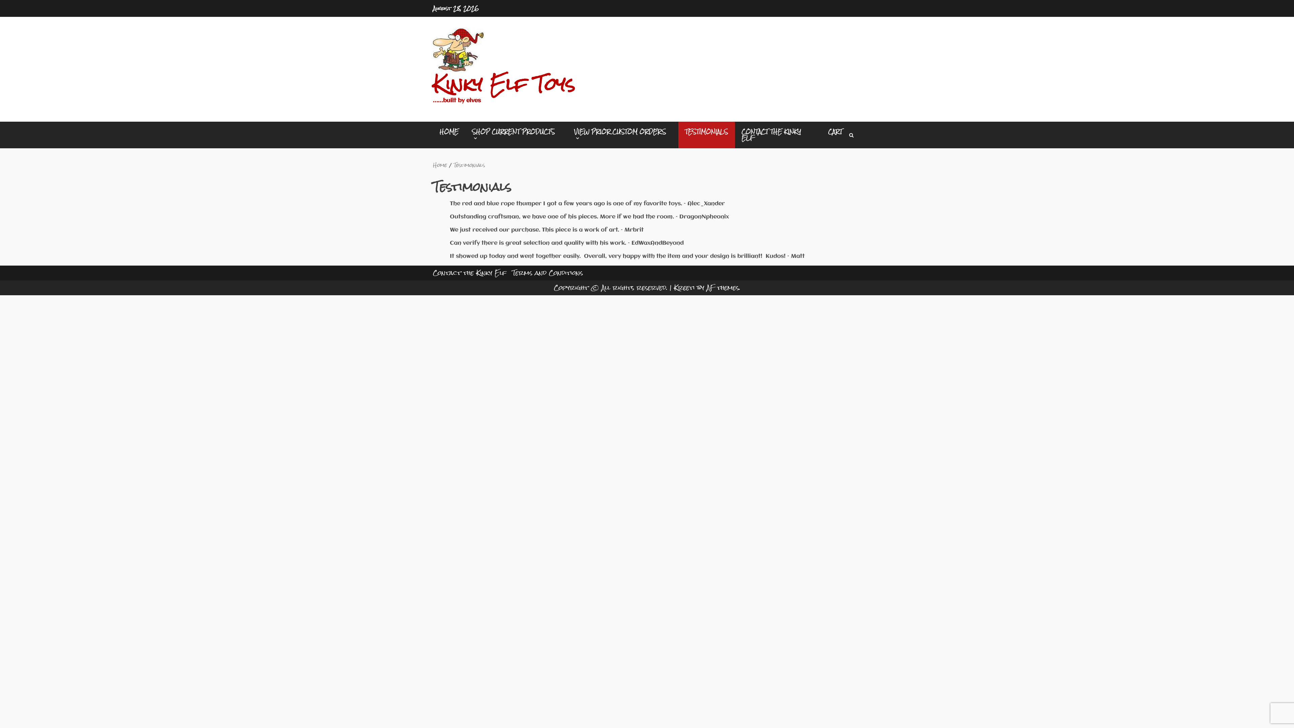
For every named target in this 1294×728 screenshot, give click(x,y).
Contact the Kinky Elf (771, 134)
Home (449, 131)
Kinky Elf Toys (504, 83)
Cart (835, 131)
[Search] (851, 135)
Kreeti (684, 287)
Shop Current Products (513, 132)
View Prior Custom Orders (620, 132)
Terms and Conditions (547, 273)
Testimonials (706, 131)
